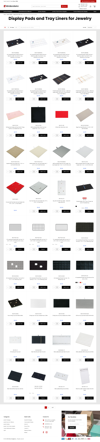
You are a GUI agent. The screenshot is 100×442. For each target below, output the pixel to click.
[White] (79, 282)
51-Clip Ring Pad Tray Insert (15, 351)
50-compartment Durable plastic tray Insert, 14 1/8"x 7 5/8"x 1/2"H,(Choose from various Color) (15, 241)
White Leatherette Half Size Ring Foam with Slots (85, 351)
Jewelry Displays (42, 11)
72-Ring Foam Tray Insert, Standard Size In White (38, 315)
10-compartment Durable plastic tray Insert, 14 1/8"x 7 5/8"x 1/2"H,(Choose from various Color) (61, 241)
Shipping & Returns (27, 430)
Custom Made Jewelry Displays (80, 11)
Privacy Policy (27, 426)
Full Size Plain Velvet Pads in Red (61, 127)
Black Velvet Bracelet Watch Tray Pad (38, 351)
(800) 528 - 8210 (48, 426)
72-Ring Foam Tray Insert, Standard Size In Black (62, 315)
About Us (26, 424)
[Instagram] (47, 432)
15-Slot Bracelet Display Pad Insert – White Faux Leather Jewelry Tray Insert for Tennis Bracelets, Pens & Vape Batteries (85, 92)
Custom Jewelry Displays (28, 422)
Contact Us (26, 428)
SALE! (95, 11)
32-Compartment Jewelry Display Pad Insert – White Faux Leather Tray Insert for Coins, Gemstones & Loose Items (38, 56)
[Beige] (81, 282)
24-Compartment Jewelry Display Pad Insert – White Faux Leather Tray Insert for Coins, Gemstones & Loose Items (61, 56)
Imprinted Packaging (28, 420)
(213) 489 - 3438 (48, 428)
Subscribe (72, 427)
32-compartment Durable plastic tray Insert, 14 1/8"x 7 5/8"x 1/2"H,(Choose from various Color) (38, 241)
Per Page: (12, 27)
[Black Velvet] (76, 206)
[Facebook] (43, 432)
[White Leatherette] (77, 206)
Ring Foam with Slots (38, 388)
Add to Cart (19, 62)
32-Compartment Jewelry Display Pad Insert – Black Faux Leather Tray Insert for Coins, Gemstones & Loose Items (15, 56)
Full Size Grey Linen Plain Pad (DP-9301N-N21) (84, 315)
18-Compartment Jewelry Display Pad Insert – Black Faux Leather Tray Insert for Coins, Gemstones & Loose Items (38, 92)
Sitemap (25, 432)
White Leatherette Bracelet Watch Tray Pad (61, 351)
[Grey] (77, 282)
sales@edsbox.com (48, 424)
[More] (12, 11)
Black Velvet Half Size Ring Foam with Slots (15, 388)
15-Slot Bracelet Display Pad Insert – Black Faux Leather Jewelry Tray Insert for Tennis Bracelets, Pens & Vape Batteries (61, 92)
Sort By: (84, 27)
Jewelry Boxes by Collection (25, 11)
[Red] (80, 282)
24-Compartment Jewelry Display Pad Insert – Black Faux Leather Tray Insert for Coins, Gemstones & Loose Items (84, 56)
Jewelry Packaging (8, 11)
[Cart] (94, 6)
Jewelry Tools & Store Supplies (59, 11)
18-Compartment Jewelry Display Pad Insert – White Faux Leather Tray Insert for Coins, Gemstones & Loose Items (15, 92)
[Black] (76, 282)
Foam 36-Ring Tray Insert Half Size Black (15, 315)
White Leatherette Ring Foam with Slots (62, 388)
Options (89, 211)
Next (53, 407)
